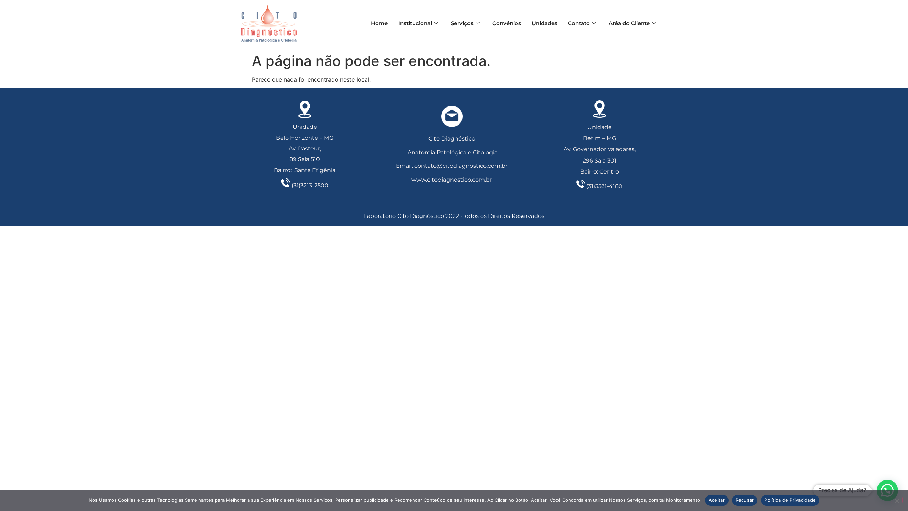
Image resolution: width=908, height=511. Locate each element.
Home (379, 23)
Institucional (415, 23)
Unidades (544, 23)
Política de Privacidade (790, 500)
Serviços (462, 23)
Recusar (745, 500)
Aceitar (717, 500)
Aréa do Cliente (629, 23)
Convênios (506, 23)
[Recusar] (897, 500)
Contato (579, 23)
